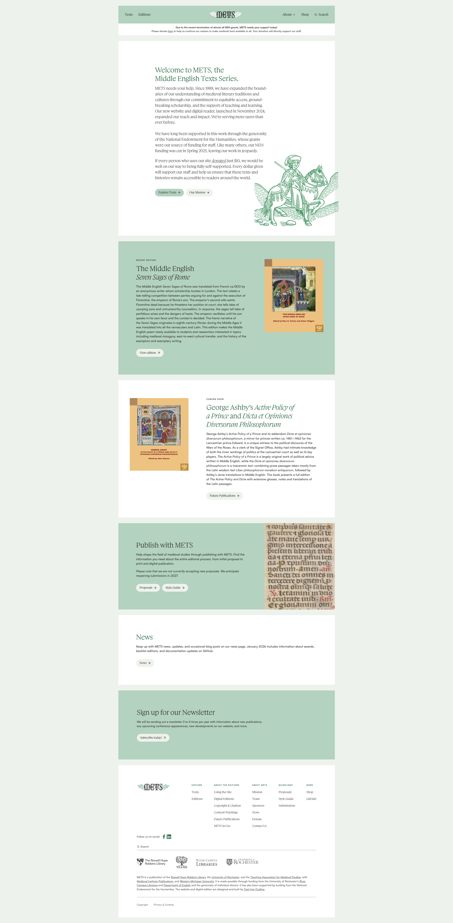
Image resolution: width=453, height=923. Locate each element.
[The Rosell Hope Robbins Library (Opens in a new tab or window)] (152, 862)
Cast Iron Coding (254, 889)
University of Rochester (225, 877)
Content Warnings (226, 812)
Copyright (142, 904)
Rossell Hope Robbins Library (188, 877)
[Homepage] (153, 787)
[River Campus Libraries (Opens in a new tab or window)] (207, 862)
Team (256, 799)
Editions (197, 799)
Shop (309, 792)
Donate (257, 819)
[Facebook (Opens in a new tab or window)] (163, 836)
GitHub (311, 799)
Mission (257, 792)
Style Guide (286, 799)
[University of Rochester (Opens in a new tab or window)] (242, 862)
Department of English (177, 885)
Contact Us (259, 826)
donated (219, 161)
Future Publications (227, 819)
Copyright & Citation (227, 806)
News (255, 812)
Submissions (287, 806)
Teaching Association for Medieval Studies (275, 877)
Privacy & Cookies (164, 904)
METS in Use (222, 826)
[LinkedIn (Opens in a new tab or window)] (168, 836)
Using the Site (223, 792)
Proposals (285, 792)
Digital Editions (224, 799)
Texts (195, 792)
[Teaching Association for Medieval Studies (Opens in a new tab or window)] (182, 862)
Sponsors (258, 806)
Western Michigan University (197, 881)
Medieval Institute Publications (155, 881)
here (170, 31)
